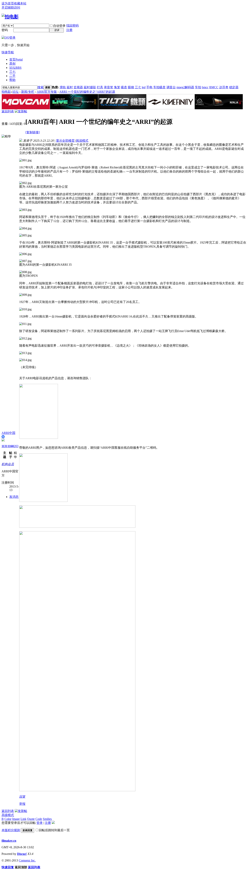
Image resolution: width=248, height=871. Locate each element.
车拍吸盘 (159, 87)
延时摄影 (90, 87)
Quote (31, 819)
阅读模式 (82, 140)
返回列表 (8, 111)
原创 (12, 63)
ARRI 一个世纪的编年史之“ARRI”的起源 (87, 91)
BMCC (213, 87)
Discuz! (22, 853)
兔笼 (117, 87)
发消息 (14, 496)
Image (16, 819)
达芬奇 (223, 87)
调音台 (171, 87)
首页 (16, 59)
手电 (149, 87)
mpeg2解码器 (185, 87)
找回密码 (72, 25)
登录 (39, 822)
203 (16, 446)
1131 (5, 446)
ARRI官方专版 (47, 91)
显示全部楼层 (65, 140)
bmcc (205, 87)
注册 (69, 30)
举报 (22, 803)
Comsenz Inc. (27, 860)
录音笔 (108, 87)
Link (23, 819)
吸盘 (124, 87)
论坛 (15, 67)
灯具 (100, 87)
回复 (22, 796)
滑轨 (63, 87)
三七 (12, 71)
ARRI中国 (8, 433)
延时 (70, 87)
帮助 (12, 80)
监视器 (78, 87)
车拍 (198, 87)
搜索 (40, 87)
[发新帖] (21, 111)
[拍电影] (10, 16)
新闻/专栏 (27, 91)
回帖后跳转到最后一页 (54, 830)
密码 (5, 30)
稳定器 (234, 87)
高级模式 (8, 815)
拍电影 (6, 91)
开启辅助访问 (11, 7)
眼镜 (131, 87)
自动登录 (59, 25)
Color (7, 819)
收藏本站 (20, 3)
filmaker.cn (9, 840)
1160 (11, 446)
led (144, 87)
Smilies (47, 819)
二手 (12, 75)
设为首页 (8, 3)
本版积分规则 (11, 830)
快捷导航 (8, 52)
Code (38, 819)
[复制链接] (32, 132)
